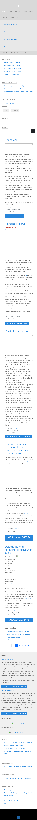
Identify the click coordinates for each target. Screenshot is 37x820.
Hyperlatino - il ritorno (25, 766)
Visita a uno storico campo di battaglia (18, 634)
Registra (15, 110)
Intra (6, 110)
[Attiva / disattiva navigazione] (4, 123)
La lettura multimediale (24, 778)
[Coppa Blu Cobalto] (18, 732)
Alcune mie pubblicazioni (11, 766)
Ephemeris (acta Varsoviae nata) (14, 86)
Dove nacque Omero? (8, 659)
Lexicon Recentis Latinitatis (12, 71)
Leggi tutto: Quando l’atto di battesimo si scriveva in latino (19, 620)
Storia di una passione (11, 778)
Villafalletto (28, 598)
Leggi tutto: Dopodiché (14, 216)
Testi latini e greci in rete (11, 74)
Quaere (8, 134)
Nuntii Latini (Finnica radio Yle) (13, 88)
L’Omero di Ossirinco (7, 690)
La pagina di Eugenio (10, 24)
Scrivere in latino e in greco (12, 62)
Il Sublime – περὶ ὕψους (14, 640)
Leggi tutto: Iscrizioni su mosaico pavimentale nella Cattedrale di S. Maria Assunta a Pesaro (19, 538)
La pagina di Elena (9, 31)
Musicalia (7, 47)
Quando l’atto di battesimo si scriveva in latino (18, 549)
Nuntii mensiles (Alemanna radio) (14, 91)
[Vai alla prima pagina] (6, 645)
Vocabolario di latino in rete (12, 65)
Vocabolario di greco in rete (12, 68)
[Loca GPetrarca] (18, 723)
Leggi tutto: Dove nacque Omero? (15, 686)
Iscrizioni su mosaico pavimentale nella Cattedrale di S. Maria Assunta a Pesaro (18, 449)
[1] (26, 275)
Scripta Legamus (9, 103)
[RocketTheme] (18, 811)
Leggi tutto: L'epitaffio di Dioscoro (18, 436)
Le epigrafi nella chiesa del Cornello (18, 631)
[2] (17, 282)
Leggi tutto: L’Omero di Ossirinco (15, 713)
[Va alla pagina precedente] (10, 645)
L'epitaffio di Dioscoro (17, 331)
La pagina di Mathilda (10, 39)
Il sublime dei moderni (13, 637)
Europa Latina (28, 91)
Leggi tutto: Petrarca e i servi (17, 323)
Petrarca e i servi (15, 223)
